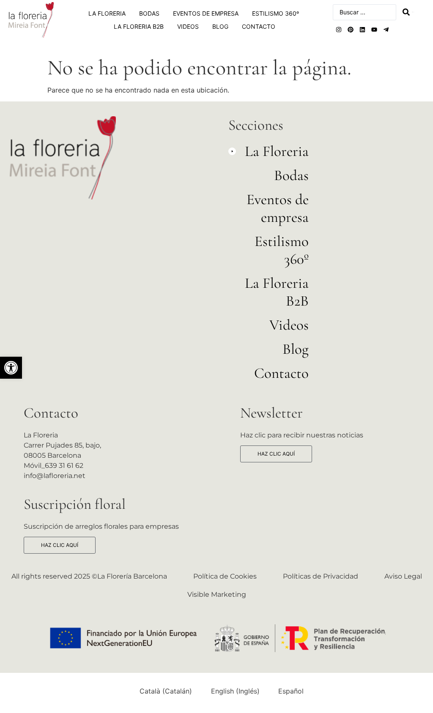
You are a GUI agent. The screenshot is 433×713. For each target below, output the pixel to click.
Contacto (258, 26)
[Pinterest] (350, 30)
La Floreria (107, 13)
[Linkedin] (362, 30)
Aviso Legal (403, 576)
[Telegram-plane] (386, 30)
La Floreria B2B (139, 26)
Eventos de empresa (205, 13)
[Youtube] (374, 30)
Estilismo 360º (275, 13)
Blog (220, 26)
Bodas (149, 13)
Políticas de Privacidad (320, 576)
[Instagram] (339, 30)
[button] (268, 154)
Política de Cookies (225, 576)
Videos (188, 26)
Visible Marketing (216, 594)
